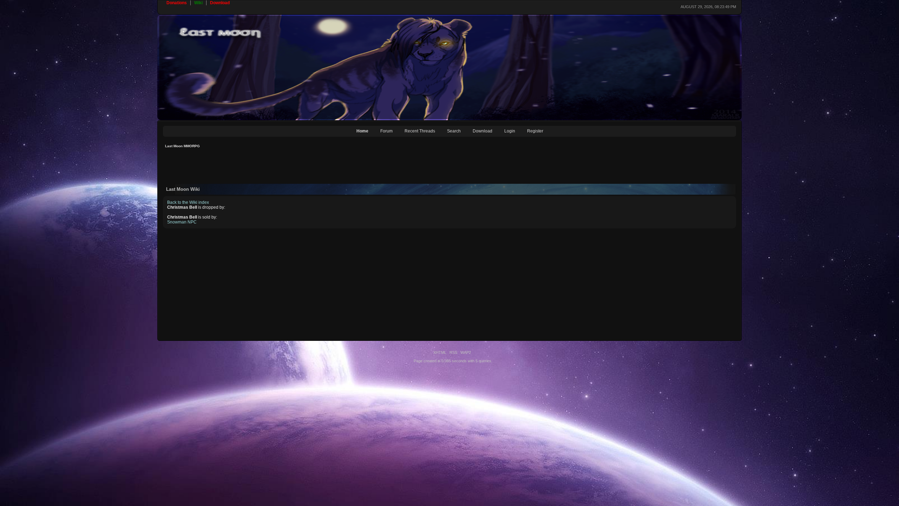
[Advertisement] (291, 168)
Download (482, 131)
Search (454, 131)
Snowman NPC (182, 222)
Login (509, 131)
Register (535, 131)
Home (362, 131)
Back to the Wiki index (188, 202)
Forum (386, 131)
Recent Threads (420, 131)
